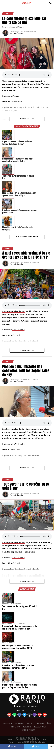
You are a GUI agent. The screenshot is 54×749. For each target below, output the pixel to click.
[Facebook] (19, 715)
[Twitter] (24, 715)
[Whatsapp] (14, 715)
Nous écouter (7, 723)
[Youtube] (40, 715)
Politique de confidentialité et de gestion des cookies (27, 739)
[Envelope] (9, 715)
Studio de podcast (28, 730)
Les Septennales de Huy (13, 311)
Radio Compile (18, 33)
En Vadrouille (18, 329)
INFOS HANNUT (19, 723)
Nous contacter (40, 727)
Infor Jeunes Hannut (32, 80)
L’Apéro (15, 96)
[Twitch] (35, 715)
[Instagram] (30, 715)
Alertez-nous (15, 727)
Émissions (40, 723)
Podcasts (30, 723)
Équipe (49, 723)
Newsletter (27, 727)
